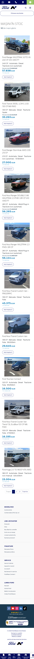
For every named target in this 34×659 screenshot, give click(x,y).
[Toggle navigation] (30, 8)
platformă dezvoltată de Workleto (17, 639)
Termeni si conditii (16, 633)
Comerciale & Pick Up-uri (11, 513)
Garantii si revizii (9, 566)
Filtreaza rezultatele (17, 13)
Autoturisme (8, 510)
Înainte (25, 492)
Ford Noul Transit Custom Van (14, 336)
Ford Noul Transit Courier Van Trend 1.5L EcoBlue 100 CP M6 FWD (14, 424)
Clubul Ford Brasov (10, 594)
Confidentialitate (16, 635)
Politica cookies (16, 636)
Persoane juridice (9, 552)
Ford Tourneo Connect (11, 379)
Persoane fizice (8, 549)
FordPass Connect (9, 574)
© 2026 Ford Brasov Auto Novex (16, 631)
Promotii (7, 524)
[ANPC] (17, 623)
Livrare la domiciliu (10, 535)
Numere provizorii (9, 538)
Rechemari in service (10, 571)
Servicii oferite (8, 563)
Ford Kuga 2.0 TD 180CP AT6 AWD (16, 470)
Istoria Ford (7, 588)
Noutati (6, 586)
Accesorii (7, 569)
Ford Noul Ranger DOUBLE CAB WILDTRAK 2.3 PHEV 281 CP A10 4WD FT (15, 198)
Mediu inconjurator (10, 591)
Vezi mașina (7, 77)
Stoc (5, 527)
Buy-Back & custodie (10, 529)
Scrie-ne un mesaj (9, 532)
